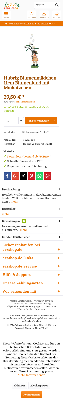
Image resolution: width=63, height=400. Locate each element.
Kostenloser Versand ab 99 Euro (28, 156)
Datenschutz (50, 306)
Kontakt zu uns (19, 303)
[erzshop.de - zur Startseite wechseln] (16, 5)
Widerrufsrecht (25, 309)
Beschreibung (11, 189)
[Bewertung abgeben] (31, 92)
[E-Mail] (47, 176)
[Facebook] (7, 176)
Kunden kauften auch (16, 237)
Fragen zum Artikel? (36, 132)
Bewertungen (11, 221)
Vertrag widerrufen (43, 300)
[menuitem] (56, 15)
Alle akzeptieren (39, 385)
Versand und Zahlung (40, 303)
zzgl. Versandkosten (25, 101)
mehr (14, 201)
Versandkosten (10, 318)
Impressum (40, 309)
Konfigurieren (31, 394)
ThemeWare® (41, 328)
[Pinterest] (31, 176)
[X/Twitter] (23, 176)
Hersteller (8, 208)
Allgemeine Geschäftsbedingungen (24, 306)
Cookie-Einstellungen (21, 300)
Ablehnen (19, 385)
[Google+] (15, 176)
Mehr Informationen (31, 375)
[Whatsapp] (39, 176)
